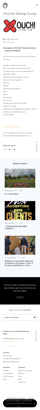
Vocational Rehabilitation (12, 358)
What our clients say (25, 370)
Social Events (8, 373)
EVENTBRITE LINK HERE (12, 127)
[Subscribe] (34, 317)
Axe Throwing (8, 376)
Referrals (21, 373)
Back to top (36, 148)
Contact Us (22, 382)
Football (6, 370)
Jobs (20, 376)
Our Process (7, 356)
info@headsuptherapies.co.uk (13, 338)
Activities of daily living (11, 361)
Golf (4, 379)
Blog (20, 379)
